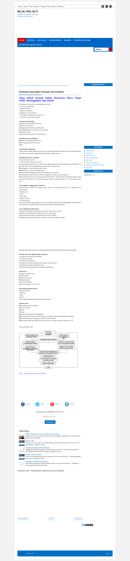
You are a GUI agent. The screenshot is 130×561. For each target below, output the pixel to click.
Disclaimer (60, 6)
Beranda (51, 518)
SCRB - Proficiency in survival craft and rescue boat (42, 434)
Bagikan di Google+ (57, 404)
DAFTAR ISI (31, 40)
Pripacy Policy (51, 6)
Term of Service (34, 6)
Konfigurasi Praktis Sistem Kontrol (36, 461)
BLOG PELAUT (27, 11)
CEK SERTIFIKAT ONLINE (82, 40)
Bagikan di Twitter (43, 404)
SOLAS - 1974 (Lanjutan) (33, 454)
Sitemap (43, 6)
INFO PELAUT (42, 40)
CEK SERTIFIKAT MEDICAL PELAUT (30, 45)
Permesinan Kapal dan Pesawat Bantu (37, 447)
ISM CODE (89, 160)
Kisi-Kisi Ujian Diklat (92, 162)
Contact (25, 6)
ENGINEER (67, 40)
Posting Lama (78, 518)
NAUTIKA (89, 167)
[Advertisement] (78, 23)
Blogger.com (108, 553)
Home (22, 40)
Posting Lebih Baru (23, 518)
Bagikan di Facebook (28, 404)
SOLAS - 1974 (29, 441)
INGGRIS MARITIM (55, 40)
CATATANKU (90, 151)
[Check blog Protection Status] (87, 525)
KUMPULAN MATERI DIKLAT (33, 94)
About (20, 6)
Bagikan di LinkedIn (72, 404)
